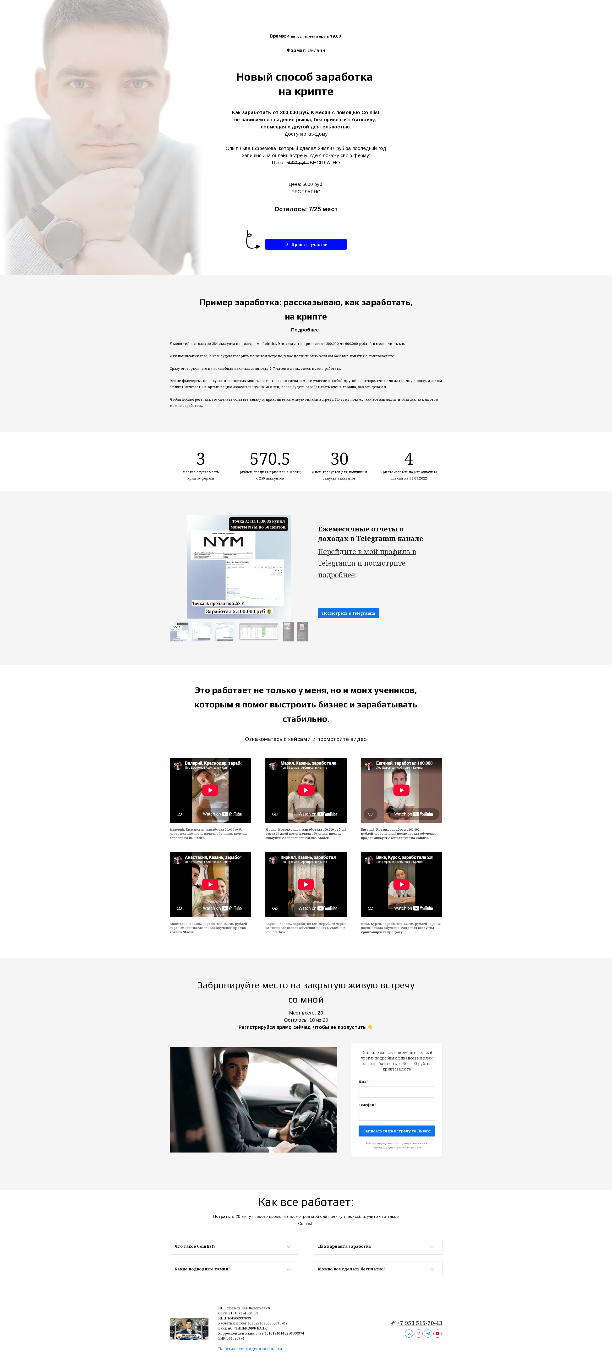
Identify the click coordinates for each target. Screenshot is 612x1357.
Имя (364, 1081)
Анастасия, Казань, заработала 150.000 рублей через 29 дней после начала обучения (208, 925)
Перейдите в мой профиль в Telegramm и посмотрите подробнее (367, 563)
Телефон (367, 1105)
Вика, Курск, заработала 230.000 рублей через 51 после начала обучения (401, 925)
